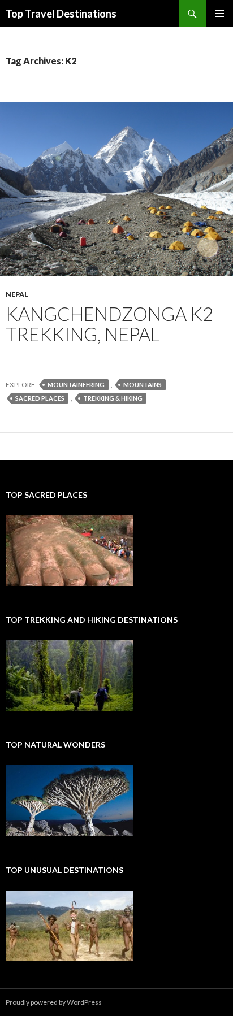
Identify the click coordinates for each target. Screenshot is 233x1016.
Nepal (17, 294)
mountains (142, 384)
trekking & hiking (113, 398)
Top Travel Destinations (61, 13)
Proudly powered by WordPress (54, 1002)
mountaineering (76, 384)
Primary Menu (219, 13)
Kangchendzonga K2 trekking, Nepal (109, 323)
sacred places (39, 398)
